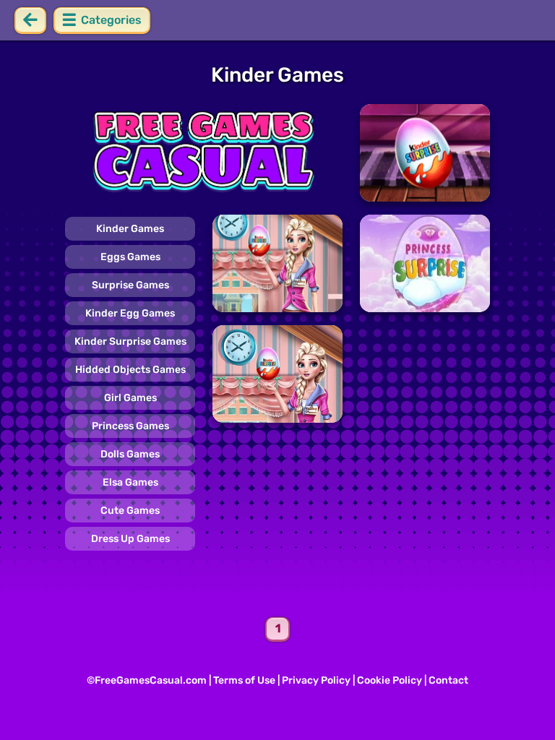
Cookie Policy (389, 680)
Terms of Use (244, 680)
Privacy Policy (316, 680)
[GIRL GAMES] (204, 153)
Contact (448, 680)
